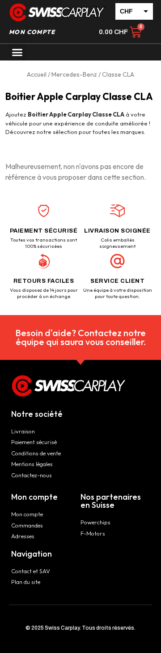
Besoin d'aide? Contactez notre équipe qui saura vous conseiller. (80, 337)
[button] (17, 52)
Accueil (37, 74)
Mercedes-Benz (74, 74)
